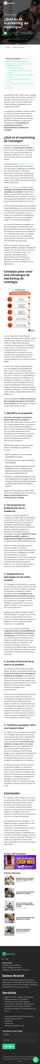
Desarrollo (8, 1021)
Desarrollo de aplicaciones (14, 1026)
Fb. (3, 959)
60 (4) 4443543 (15, 965)
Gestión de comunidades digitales (17, 1002)
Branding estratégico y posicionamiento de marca (20, 1010)
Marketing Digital (10, 14)
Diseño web (9, 1023)
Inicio (8, 47)
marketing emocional (26, 164)
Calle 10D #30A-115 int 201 (19, 970)
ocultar (24, 59)
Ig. (7, 959)
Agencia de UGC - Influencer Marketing (19, 997)
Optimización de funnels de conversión (19, 1016)
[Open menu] (35, 3)
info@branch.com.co (14, 967)
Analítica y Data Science (13, 1019)
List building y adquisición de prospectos (20, 1004)
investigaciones (14, 187)
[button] (36, 1060)
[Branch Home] (9, 3)
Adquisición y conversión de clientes (18, 1006)
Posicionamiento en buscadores (16, 999)
